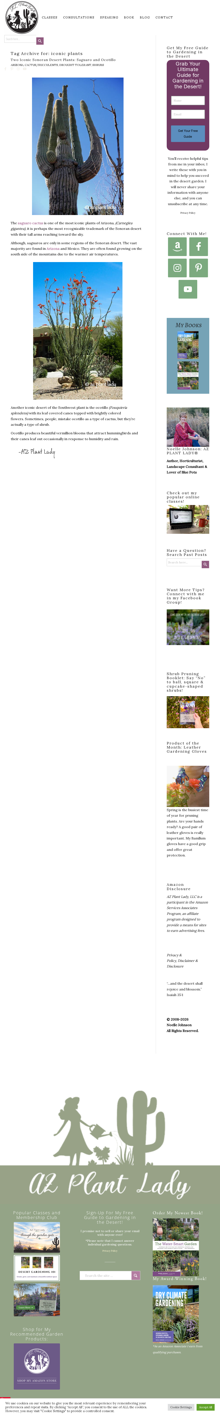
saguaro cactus (30, 223)
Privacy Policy (188, 212)
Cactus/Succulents (41, 65)
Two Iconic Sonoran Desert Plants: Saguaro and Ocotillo (63, 60)
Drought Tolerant (75, 65)
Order (159, 1213)
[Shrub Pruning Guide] (37, 1299)
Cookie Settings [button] (181, 1407)
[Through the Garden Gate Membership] (37, 1237)
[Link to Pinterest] (12, 69)
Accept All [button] (205, 1407)
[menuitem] (12, 17)
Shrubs (98, 65)
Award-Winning (177, 1279)
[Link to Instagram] (18, 69)
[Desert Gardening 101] (37, 1268)
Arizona (17, 65)
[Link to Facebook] (5, 69)
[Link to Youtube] (25, 69)
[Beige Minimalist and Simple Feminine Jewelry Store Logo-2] (37, 1366)
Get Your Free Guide (188, 133)
